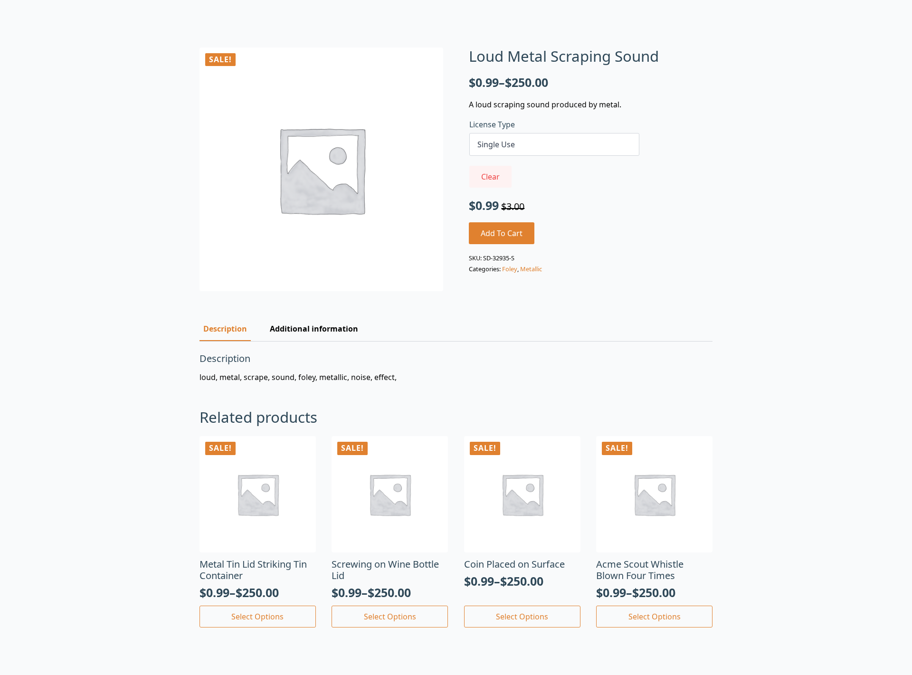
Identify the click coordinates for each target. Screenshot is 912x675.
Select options (257, 616)
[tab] (225, 329)
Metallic (531, 269)
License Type (492, 124)
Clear (490, 176)
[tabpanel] (456, 367)
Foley (509, 269)
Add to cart (501, 233)
